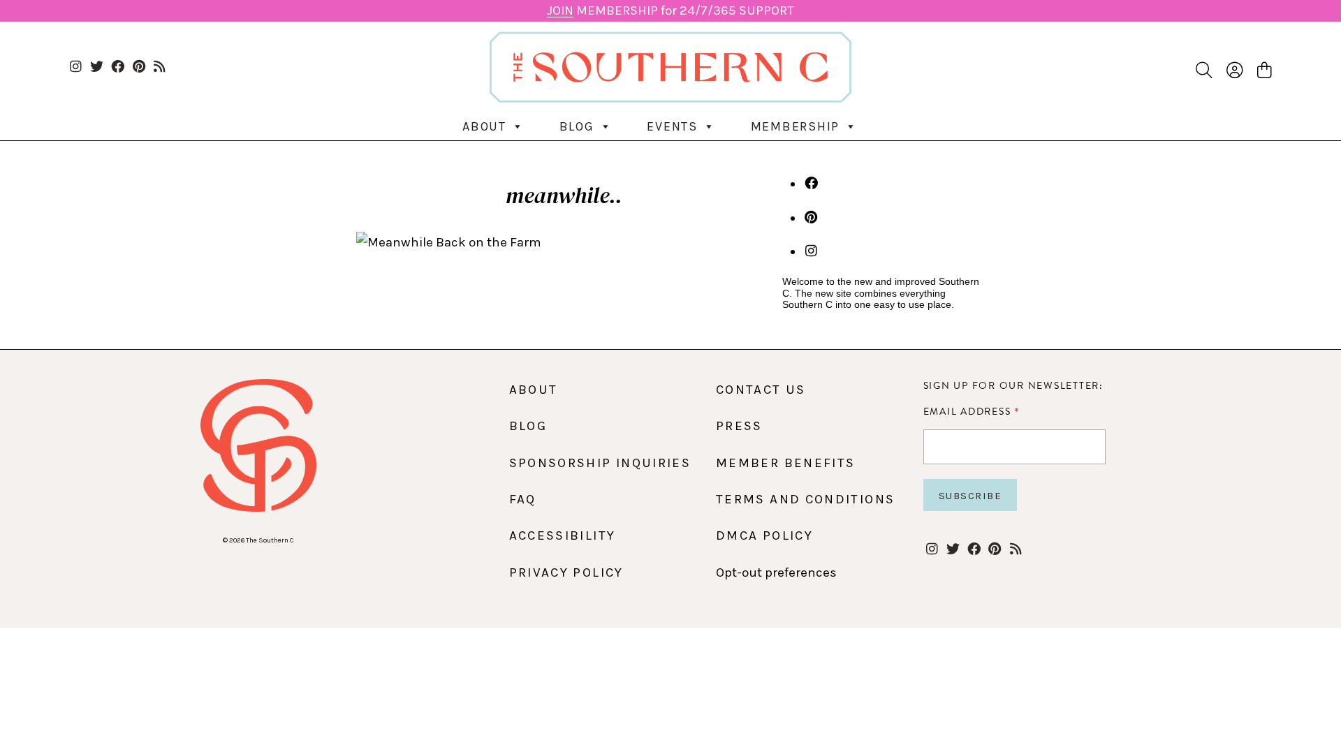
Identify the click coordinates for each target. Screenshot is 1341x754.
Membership (795, 126)
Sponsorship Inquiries (600, 463)
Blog (576, 126)
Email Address (971, 411)
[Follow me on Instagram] (76, 67)
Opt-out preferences (776, 572)
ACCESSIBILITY (562, 535)
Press (739, 426)
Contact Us (761, 389)
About (484, 126)
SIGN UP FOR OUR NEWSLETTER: (1013, 385)
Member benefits (785, 463)
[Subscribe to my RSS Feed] (159, 67)
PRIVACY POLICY (566, 572)
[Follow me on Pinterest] (138, 67)
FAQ (522, 499)
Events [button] (672, 126)
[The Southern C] (670, 66)
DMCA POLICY (764, 535)
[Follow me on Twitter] (96, 67)
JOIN (560, 10)
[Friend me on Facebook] (117, 67)
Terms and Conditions (805, 499)
